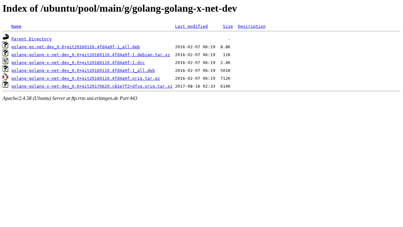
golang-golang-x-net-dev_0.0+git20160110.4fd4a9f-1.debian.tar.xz (90, 54)
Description (252, 26)
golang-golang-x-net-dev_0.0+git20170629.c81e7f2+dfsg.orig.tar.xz (92, 86)
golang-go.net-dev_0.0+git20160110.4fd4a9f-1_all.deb (75, 46)
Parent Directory (31, 39)
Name (16, 26)
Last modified (191, 26)
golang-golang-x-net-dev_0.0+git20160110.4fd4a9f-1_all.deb (83, 70)
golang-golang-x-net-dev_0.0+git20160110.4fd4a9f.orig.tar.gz (85, 78)
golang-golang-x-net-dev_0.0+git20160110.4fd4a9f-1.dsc (78, 62)
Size (228, 26)
